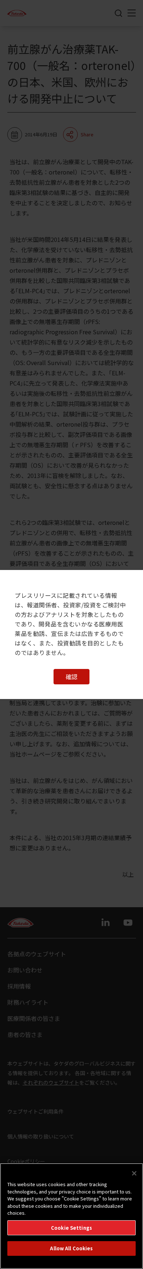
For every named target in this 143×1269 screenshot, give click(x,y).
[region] (71, 1216)
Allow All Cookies (71, 1248)
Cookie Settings (71, 1227)
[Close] (134, 1173)
